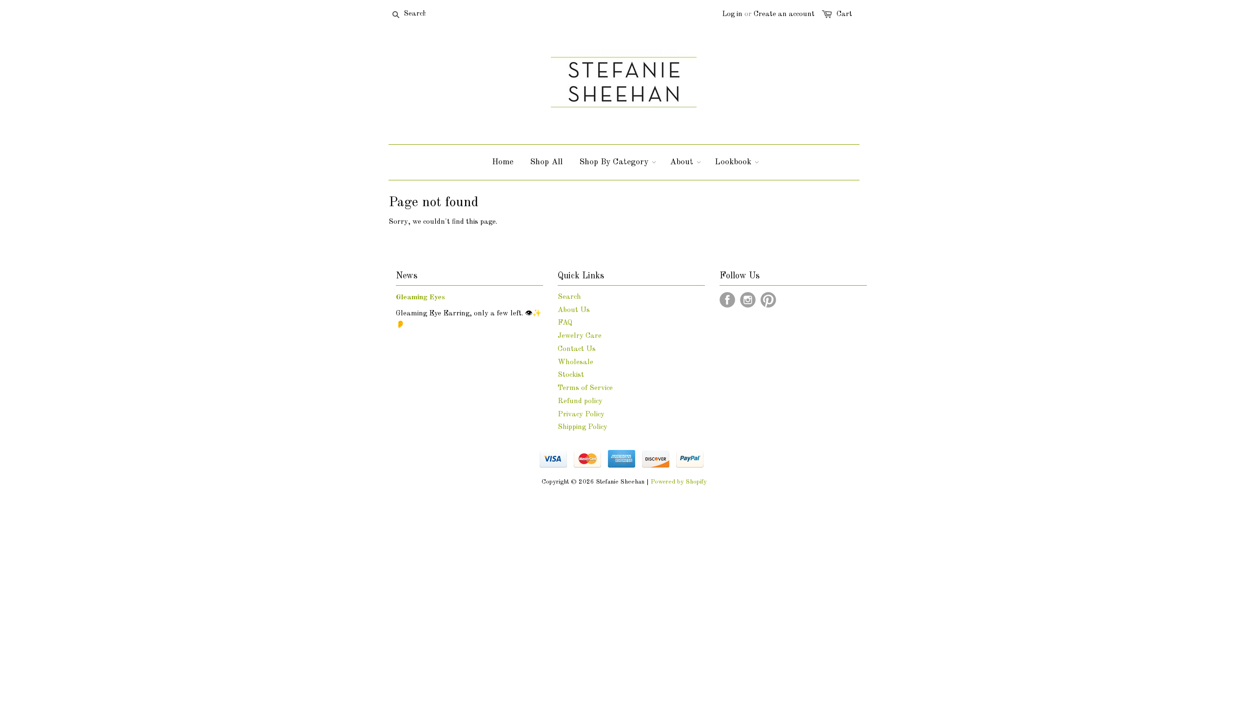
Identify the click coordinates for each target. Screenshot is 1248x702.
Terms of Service (585, 388)
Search (569, 297)
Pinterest (768, 300)
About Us (574, 310)
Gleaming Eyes (420, 297)
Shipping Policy (582, 427)
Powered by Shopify (679, 482)
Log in (732, 14)
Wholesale (575, 362)
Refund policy (580, 401)
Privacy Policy (581, 414)
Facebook (727, 300)
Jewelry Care (580, 336)
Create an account (784, 14)
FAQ (565, 323)
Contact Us (577, 349)
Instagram (748, 300)
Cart (844, 14)
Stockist (571, 375)
